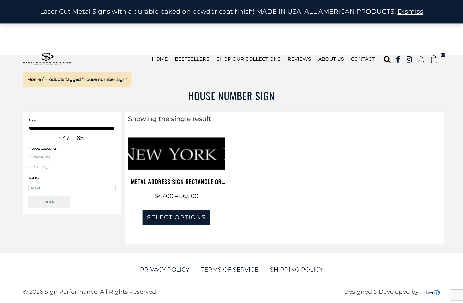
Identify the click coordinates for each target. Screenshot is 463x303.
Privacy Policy (164, 270)
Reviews (299, 59)
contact (363, 59)
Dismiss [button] (410, 11)
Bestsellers (192, 59)
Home (160, 59)
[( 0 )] (434, 59)
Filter (49, 202)
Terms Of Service (229, 270)
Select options (176, 217)
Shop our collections (248, 59)
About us (331, 59)
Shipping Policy (296, 270)
